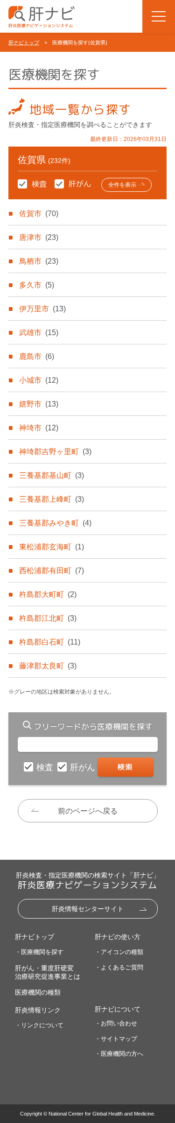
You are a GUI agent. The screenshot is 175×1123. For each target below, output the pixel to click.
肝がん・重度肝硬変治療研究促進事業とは (47, 972)
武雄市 (38, 333)
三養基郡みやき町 (55, 523)
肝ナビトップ (23, 42)
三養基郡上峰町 (51, 499)
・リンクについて (39, 1025)
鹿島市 (36, 356)
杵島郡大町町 (48, 594)
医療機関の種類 (38, 992)
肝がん (84, 767)
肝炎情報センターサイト (88, 908)
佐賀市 (38, 214)
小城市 (38, 380)
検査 (46, 767)
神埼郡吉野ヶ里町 (55, 452)
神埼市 (38, 428)
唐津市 (38, 237)
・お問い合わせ (116, 1023)
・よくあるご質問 (119, 967)
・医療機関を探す (39, 951)
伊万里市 (42, 309)
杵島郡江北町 (48, 618)
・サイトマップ (116, 1038)
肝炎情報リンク (38, 1010)
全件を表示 (122, 185)
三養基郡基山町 (51, 475)
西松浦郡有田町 (51, 571)
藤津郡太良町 (48, 666)
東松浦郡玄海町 (51, 547)
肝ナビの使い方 (117, 937)
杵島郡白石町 (49, 642)
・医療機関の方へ (119, 1053)
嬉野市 (38, 404)
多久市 (36, 285)
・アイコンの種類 (119, 951)
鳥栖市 (38, 261)
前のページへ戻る (88, 811)
